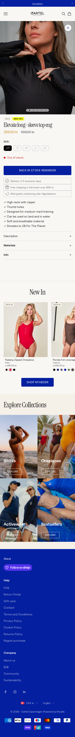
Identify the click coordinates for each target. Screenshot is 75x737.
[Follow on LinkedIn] (24, 692)
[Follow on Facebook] (5, 692)
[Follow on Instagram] (15, 692)
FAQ (6, 588)
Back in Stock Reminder (37, 170)
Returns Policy (13, 634)
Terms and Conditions (18, 614)
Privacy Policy (13, 621)
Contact (9, 607)
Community (11, 673)
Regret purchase (14, 640)
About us (9, 660)
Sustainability (12, 680)
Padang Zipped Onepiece (19, 360)
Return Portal (12, 594)
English (47, 703)
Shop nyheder (38, 382)
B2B (6, 667)
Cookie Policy (12, 627)
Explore (12, 471)
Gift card (9, 601)
